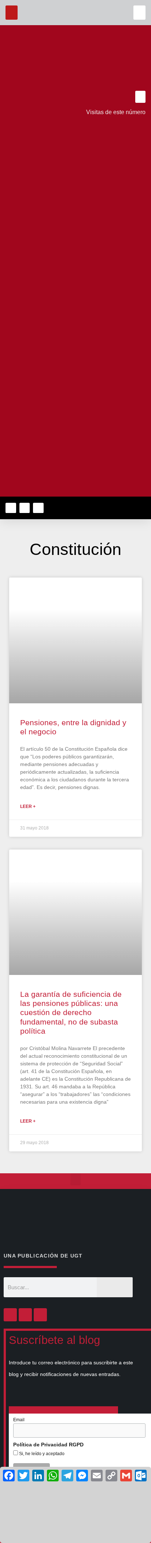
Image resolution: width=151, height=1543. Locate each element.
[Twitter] (24, 508)
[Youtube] (38, 508)
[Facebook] (10, 1314)
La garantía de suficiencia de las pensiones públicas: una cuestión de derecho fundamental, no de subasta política (71, 1012)
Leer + (28, 806)
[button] (139, 12)
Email (19, 1419)
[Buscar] (115, 1287)
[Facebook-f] (10, 508)
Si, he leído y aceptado (41, 1453)
